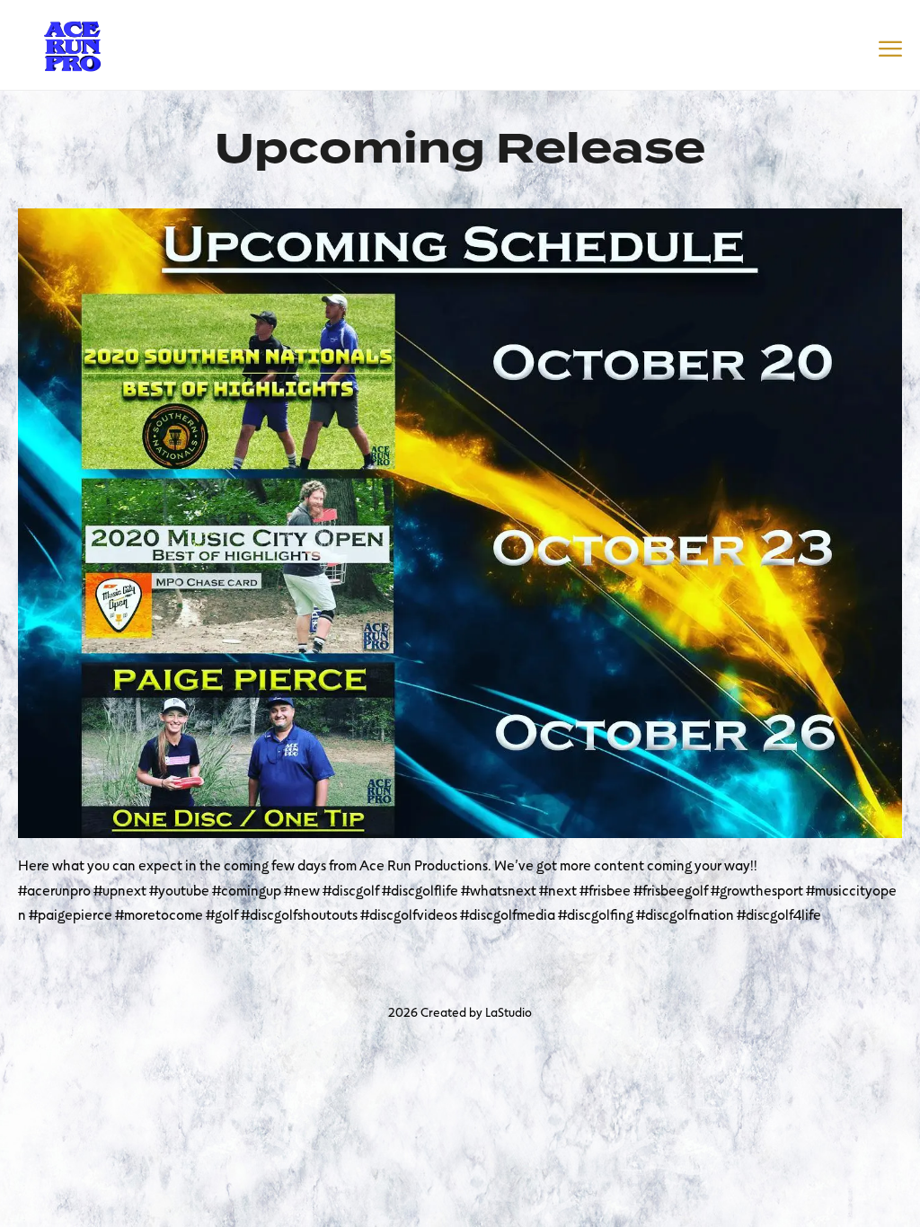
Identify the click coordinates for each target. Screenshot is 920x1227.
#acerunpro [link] (54, 889)
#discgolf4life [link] (779, 914)
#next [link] (558, 889)
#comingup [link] (246, 889)
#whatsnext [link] (498, 889)
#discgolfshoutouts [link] (299, 914)
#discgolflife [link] (420, 889)
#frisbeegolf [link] (670, 889)
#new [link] (302, 889)
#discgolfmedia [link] (507, 914)
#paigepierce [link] (70, 914)
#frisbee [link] (605, 889)
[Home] (72, 42)
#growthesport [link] (757, 889)
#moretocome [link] (159, 914)
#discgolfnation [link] (685, 914)
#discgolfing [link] (595, 914)
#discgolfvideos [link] (408, 914)
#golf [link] (222, 914)
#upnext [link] (119, 889)
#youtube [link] (179, 889)
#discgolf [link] (351, 889)
